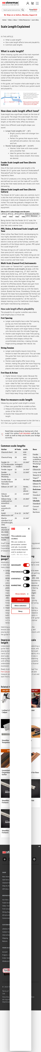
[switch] (26, 572)
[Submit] (23, 10)
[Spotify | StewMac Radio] (34, 859)
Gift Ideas (5, 889)
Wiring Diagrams (7, 912)
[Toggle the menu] (37, 3)
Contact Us (5, 932)
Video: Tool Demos (8, 906)
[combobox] (13, 9)
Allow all (20, 600)
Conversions (6, 918)
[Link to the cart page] (32, 3)
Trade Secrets (6, 903)
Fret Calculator (25, 433)
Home (4, 20)
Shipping (5, 938)
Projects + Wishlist (8, 955)
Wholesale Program (8, 961)
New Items (5, 877)
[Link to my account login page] (27, 3)
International (6, 935)
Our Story (5, 900)
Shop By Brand (7, 886)
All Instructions (7, 915)
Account (5, 952)
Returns (4, 941)
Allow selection (20, 606)
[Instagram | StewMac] (5, 859)
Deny (20, 611)
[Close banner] (29, 529)
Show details (20, 594)
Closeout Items (7, 883)
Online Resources (24, 20)
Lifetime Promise (7, 929)
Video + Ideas (12, 20)
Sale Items (5, 880)
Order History (6, 958)
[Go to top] (39, 846)
